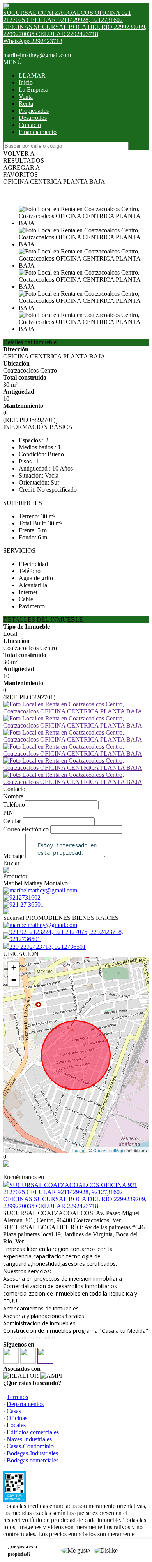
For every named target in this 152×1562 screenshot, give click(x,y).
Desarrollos (33, 117)
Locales (16, 1425)
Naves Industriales (29, 1439)
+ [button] (13, 968)
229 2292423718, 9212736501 (47, 946)
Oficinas (17, 1418)
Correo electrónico (26, 829)
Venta (26, 96)
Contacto (30, 124)
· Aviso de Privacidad (29, 1337)
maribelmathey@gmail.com (37, 55)
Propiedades (34, 110)
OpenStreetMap (108, 1150)
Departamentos (25, 1404)
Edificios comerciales (33, 1432)
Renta (26, 103)
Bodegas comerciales (32, 1460)
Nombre (13, 796)
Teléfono (14, 804)
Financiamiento (38, 132)
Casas (14, 1411)
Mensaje (13, 855)
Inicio (26, 82)
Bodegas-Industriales (32, 1453)
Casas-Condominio (30, 1446)
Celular (12, 821)
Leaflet (78, 1150)
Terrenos (17, 1397)
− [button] (13, 980)
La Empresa (33, 89)
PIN (8, 812)
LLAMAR (32, 75)
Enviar (11, 863)
